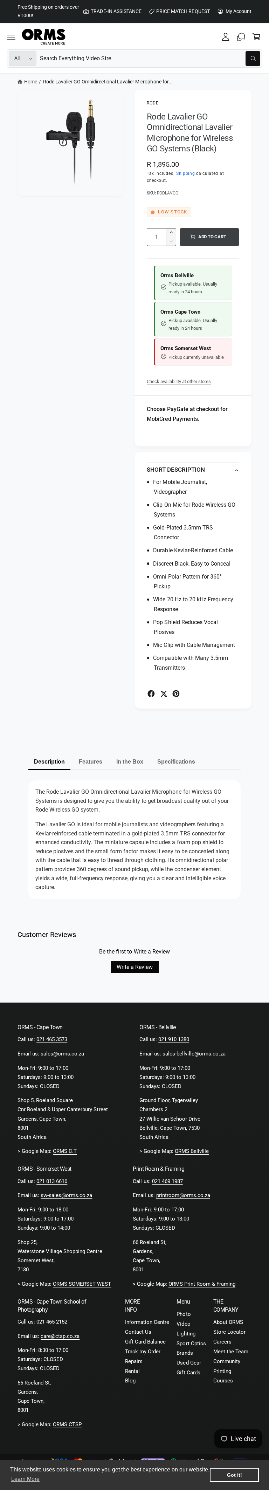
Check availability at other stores (179, 381)
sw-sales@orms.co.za (66, 1195)
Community (226, 1362)
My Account (238, 11)
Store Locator (229, 1332)
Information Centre (147, 1322)
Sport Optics (191, 1344)
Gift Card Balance (145, 1342)
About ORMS (228, 1322)
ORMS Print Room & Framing (201, 1284)
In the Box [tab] (129, 762)
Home (30, 81)
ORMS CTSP (67, 1425)
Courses (223, 1381)
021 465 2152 (51, 1322)
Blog (130, 1381)
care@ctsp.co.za (60, 1336)
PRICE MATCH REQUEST (182, 11)
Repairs (134, 1362)
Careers (222, 1342)
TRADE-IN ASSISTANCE (116, 11)
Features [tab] (90, 762)
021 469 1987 (167, 1181)
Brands (185, 1353)
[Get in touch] (241, 37)
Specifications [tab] (176, 762)
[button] (11, 37)
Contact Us (138, 1332)
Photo (184, 1314)
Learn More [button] (25, 1479)
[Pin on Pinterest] (176, 693)
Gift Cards (188, 1373)
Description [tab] (49, 762)
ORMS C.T (65, 1151)
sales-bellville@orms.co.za (194, 1054)
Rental (132, 1371)
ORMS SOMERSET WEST (82, 1284)
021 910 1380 (173, 1040)
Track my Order (142, 1352)
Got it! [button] (234, 1475)
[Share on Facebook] (151, 693)
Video (183, 1324)
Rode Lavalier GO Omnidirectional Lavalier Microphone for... (108, 81)
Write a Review (135, 967)
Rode (153, 103)
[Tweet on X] (163, 693)
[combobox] (150, 58)
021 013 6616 (51, 1181)
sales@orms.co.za (62, 1054)
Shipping (185, 173)
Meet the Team (230, 1352)
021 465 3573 (51, 1040)
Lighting (186, 1334)
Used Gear (189, 1363)
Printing (222, 1371)
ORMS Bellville (192, 1151)
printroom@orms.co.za (183, 1195)
